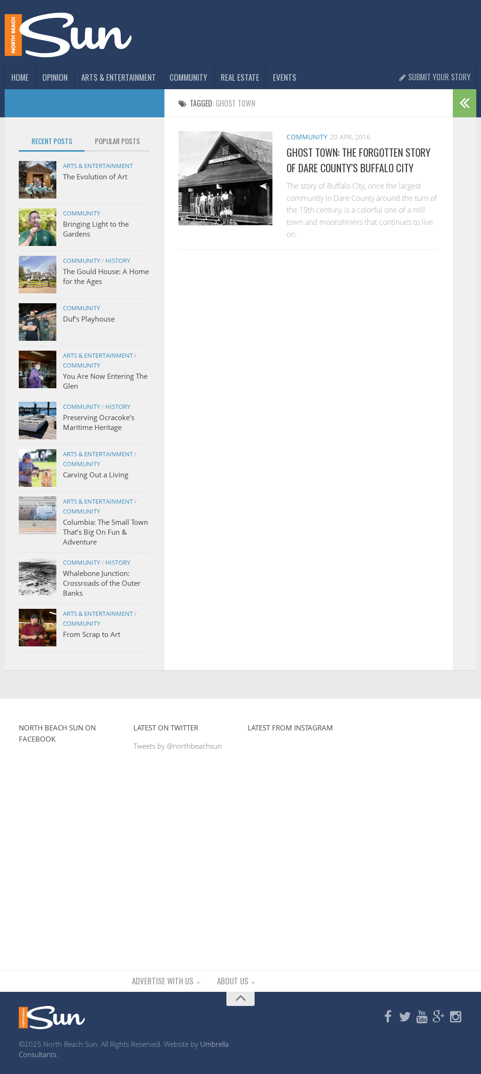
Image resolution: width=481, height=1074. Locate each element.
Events (284, 77)
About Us (232, 981)
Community (188, 77)
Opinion (55, 77)
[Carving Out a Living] (37, 468)
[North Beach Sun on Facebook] (388, 1017)
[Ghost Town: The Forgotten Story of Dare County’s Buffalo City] (225, 178)
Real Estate (240, 77)
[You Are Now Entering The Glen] (37, 369)
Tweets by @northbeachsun (177, 746)
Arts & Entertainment (118, 77)
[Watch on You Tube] (421, 1017)
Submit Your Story (438, 77)
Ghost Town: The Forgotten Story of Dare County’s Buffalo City (358, 160)
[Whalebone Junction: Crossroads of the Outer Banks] (37, 576)
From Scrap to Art (91, 634)
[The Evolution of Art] (37, 180)
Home (20, 77)
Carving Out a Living (95, 474)
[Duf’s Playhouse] (37, 322)
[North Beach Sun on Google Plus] (438, 1017)
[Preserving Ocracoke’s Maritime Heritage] (37, 420)
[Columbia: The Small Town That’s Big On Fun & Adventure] (37, 515)
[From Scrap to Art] (37, 627)
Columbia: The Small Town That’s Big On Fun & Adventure (105, 531)
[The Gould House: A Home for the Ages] (37, 274)
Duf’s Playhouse (89, 318)
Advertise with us (163, 981)
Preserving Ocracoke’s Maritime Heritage (98, 422)
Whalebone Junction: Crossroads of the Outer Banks (101, 583)
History (117, 260)
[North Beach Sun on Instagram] (455, 1017)
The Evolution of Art (95, 176)
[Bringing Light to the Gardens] (37, 227)
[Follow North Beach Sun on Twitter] (404, 1017)
